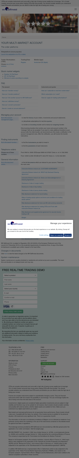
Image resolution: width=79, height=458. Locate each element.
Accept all (68, 235)
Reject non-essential (56, 235)
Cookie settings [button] (44, 235)
